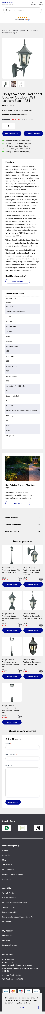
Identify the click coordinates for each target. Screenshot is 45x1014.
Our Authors (6, 855)
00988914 (20, 975)
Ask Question (13, 802)
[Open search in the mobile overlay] (22, 10)
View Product (12, 584)
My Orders (6, 940)
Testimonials (7, 865)
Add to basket (10, 133)
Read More (17, 503)
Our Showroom (8, 870)
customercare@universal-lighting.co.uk (17, 965)
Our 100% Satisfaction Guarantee (14, 903)
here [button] (29, 1003)
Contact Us (6, 879)
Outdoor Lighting (18, 30)
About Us (5, 850)
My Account (7, 936)
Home (4, 30)
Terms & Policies (8, 893)
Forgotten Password (9, 945)
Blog (4, 860)
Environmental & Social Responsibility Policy (18, 917)
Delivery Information (9, 898)
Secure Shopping (8, 907)
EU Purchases (7, 922)
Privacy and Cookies (9, 912)
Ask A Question (17, 281)
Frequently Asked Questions (12, 874)
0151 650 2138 (7, 962)
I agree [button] (21, 1007)
